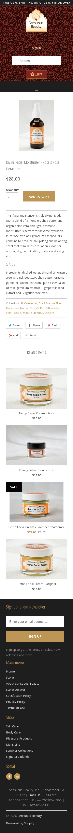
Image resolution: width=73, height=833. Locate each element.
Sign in (36, 48)
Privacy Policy (15, 702)
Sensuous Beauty (30, 816)
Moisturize (12, 308)
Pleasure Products (19, 738)
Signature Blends (30, 313)
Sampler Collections (19, 750)
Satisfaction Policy (18, 695)
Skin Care (48, 313)
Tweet (16, 325)
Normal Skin (27, 308)
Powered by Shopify (20, 823)
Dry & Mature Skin (50, 303)
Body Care (13, 732)
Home (10, 671)
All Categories (29, 303)
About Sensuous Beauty (22, 683)
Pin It (55, 325)
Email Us (34, 795)
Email (33, 335)
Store (10, 677)
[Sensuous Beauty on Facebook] (9, 776)
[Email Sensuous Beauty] (17, 776)
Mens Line (13, 744)
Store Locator (15, 689)
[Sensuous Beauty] (36, 23)
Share (36, 325)
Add (15, 335)
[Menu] (36, 90)
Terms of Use (16, 708)
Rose (16, 313)
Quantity (12, 190)
